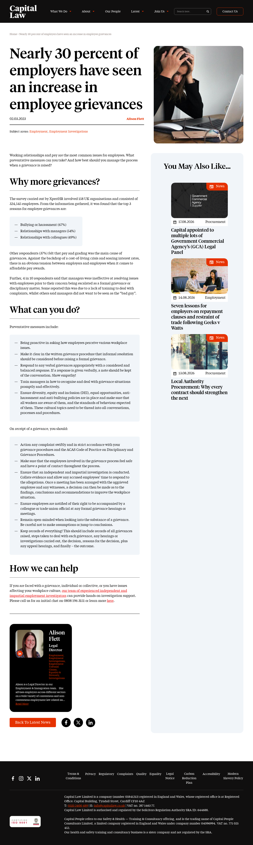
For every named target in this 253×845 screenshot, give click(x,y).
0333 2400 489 (78, 805)
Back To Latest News (32, 722)
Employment (38, 131)
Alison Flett (135, 118)
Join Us (159, 11)
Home (13, 34)
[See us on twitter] (29, 778)
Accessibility (211, 774)
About (86, 11)
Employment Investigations (68, 131)
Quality (141, 774)
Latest (135, 11)
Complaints (125, 774)
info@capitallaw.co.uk (109, 805)
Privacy (90, 774)
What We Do (58, 11)
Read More (22, 704)
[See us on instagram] (21, 778)
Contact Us (230, 11)
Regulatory (106, 774)
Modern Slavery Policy (233, 776)
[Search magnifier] (208, 11)
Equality (155, 774)
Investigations (57, 678)
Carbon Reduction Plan (189, 778)
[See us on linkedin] (37, 778)
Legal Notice (169, 776)
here (110, 601)
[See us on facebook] (13, 778)
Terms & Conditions (73, 776)
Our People (113, 11)
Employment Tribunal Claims (56, 667)
